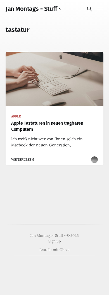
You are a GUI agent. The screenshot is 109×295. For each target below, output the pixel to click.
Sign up (54, 241)
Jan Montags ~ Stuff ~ (33, 9)
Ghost (65, 249)
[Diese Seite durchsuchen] (89, 9)
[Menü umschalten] (100, 9)
